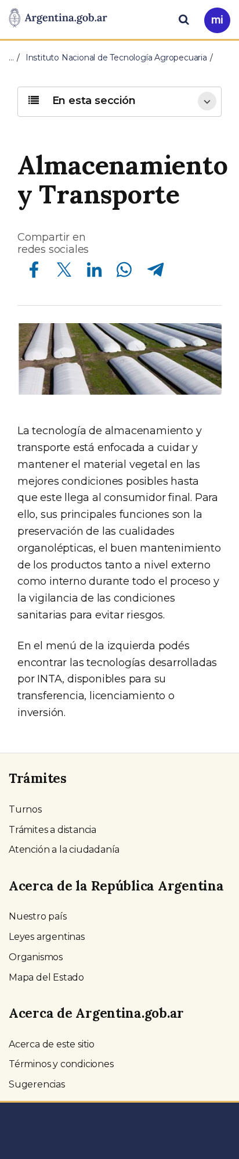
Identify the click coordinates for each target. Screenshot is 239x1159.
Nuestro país (38, 916)
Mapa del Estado (46, 977)
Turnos (25, 809)
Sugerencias (37, 1084)
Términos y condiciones (61, 1063)
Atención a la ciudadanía (64, 849)
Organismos (36, 957)
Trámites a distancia (52, 829)
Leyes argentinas (47, 936)
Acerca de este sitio (52, 1044)
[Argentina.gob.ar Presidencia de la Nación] (58, 18)
